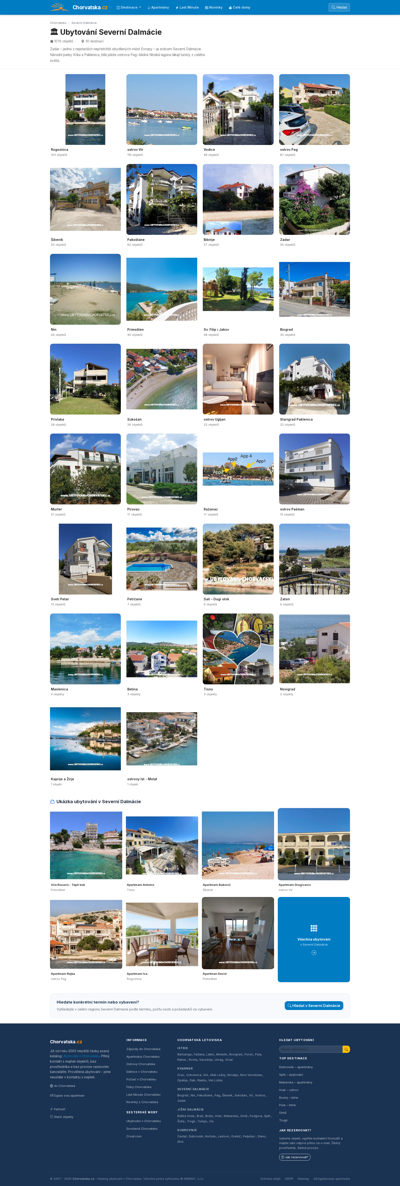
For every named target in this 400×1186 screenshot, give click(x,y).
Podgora (256, 1116)
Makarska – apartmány (295, 1082)
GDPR (289, 1178)
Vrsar (229, 1059)
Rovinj (193, 1059)
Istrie (182, 1048)
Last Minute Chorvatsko (143, 1094)
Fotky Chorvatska (138, 1087)
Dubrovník (187, 1130)
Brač (200, 1116)
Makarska (231, 1116)
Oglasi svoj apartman (69, 1095)
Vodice (260, 1095)
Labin (210, 1054)
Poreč (248, 1054)
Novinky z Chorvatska (142, 1102)
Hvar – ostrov (288, 1090)
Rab (192, 1080)
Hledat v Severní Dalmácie (316, 1005)
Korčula (210, 1136)
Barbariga (184, 1054)
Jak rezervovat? (296, 1157)
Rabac (182, 1059)
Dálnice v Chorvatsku (141, 1071)
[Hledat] (346, 1049)
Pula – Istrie (287, 1105)
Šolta (180, 1121)
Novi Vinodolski (251, 1075)
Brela (209, 1116)
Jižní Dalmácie (190, 1109)
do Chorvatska (64, 1086)
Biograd (182, 1095)
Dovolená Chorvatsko (142, 1128)
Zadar (181, 1100)
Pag (217, 1095)
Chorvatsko (58, 23)
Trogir (191, 1121)
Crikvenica (193, 1075)
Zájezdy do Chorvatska (143, 1049)
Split (267, 1116)
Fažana (199, 1054)
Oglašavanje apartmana (333, 1178)
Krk (205, 1075)
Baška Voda (185, 1116)
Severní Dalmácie (193, 1089)
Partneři (59, 1109)
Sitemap (303, 1178)
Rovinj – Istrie (288, 1097)
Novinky (215, 7)
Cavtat (182, 1136)
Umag (219, 1059)
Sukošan (241, 1095)
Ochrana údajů (270, 1178)
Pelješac (249, 1136)
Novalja (232, 1075)
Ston (180, 1141)
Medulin (221, 1054)
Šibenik (227, 1095)
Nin (193, 1095)
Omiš (243, 1116)
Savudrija (205, 1059)
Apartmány (160, 7)
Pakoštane (204, 1095)
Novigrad (235, 1054)
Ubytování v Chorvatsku (81, 1056)
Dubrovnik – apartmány (296, 1067)
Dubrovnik (196, 1136)
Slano (262, 1136)
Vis (211, 1121)
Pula (258, 1054)
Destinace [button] (129, 7)
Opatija (182, 1080)
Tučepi (202, 1121)
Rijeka (201, 1080)
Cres (180, 1075)
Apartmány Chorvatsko (143, 1056)
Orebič (236, 1136)
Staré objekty (63, 1117)
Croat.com (133, 1136)
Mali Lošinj (217, 1075)
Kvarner (185, 1068)
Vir (251, 1095)
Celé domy (241, 7)
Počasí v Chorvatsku (141, 1079)
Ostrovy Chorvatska (140, 1064)
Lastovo (223, 1136)
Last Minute (189, 7)
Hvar (218, 1116)
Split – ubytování (291, 1074)
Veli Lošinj (215, 1080)
